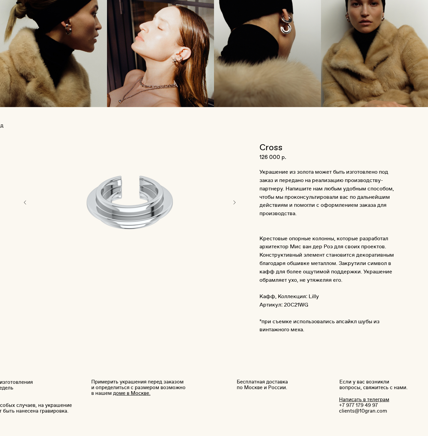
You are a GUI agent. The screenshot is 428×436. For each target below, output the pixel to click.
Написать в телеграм (364, 400)
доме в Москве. (131, 393)
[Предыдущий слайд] (25, 202)
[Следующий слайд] (234, 202)
